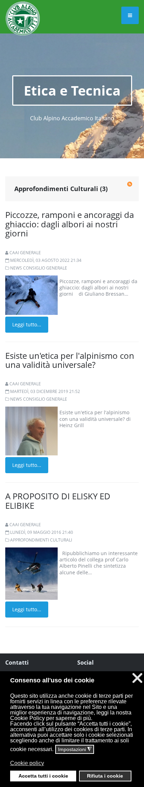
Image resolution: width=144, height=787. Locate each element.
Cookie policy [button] (27, 763)
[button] (71, 768)
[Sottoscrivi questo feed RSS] (129, 184)
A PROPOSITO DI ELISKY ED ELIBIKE (57, 500)
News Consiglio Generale (38, 268)
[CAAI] (22, 9)
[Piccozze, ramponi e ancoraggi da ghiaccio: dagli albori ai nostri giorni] (31, 294)
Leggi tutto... (26, 324)
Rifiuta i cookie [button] (105, 776)
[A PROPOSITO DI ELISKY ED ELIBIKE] (31, 573)
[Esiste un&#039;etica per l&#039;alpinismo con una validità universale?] (31, 430)
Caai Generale (25, 253)
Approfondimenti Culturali (41, 540)
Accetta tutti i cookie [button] (43, 776)
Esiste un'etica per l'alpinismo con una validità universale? (69, 360)
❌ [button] (137, 678)
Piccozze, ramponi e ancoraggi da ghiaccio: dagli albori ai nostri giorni (69, 224)
